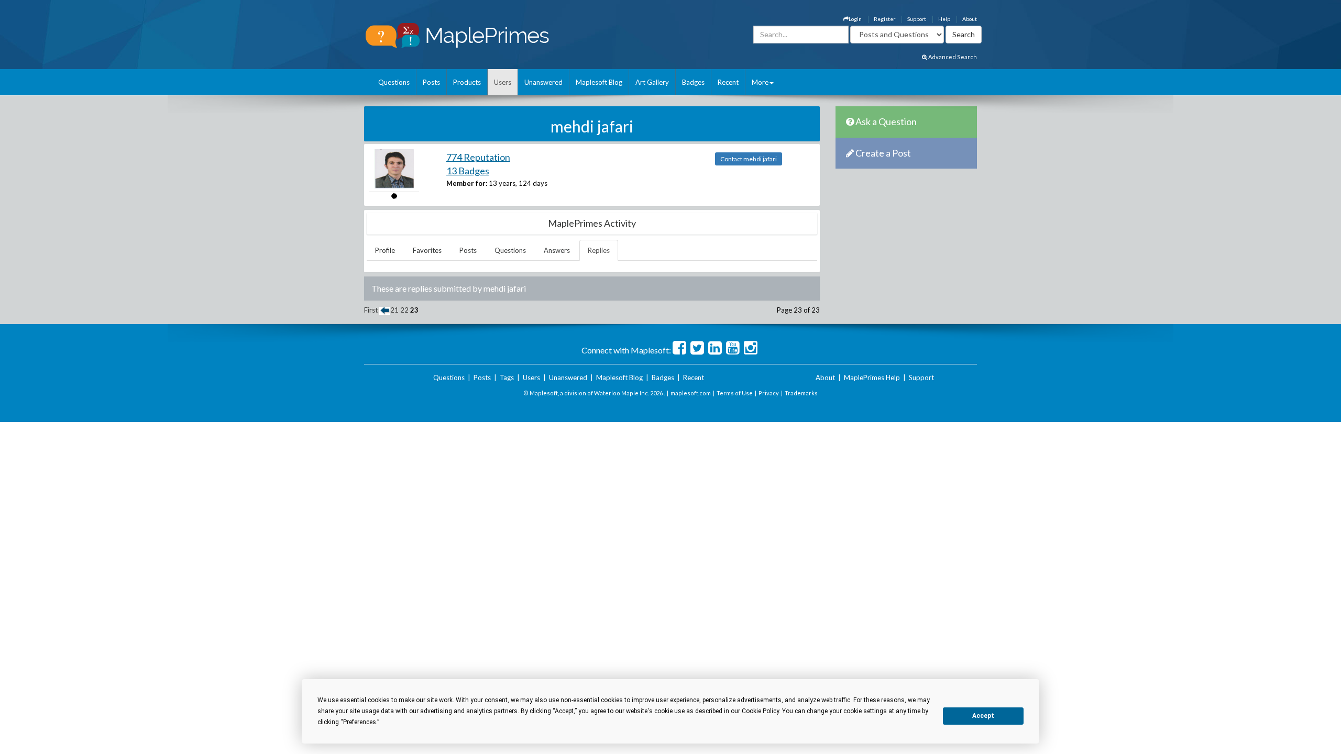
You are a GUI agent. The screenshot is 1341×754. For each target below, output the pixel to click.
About (969, 19)
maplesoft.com (690, 393)
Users (502, 82)
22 (404, 310)
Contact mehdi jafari (748, 159)
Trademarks (801, 393)
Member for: (466, 183)
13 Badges (467, 170)
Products (467, 82)
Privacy (769, 393)
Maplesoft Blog (599, 82)
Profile (385, 250)
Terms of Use (735, 393)
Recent (728, 82)
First (371, 310)
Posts (431, 82)
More (760, 82)
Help (944, 19)
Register (884, 19)
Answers (557, 250)
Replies (599, 250)
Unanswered (543, 82)
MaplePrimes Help (872, 377)
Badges (693, 82)
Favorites (427, 250)
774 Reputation (478, 157)
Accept (983, 715)
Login (855, 19)
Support (916, 19)
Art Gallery (652, 82)
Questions (394, 82)
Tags (507, 377)
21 (394, 310)
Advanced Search (952, 56)
